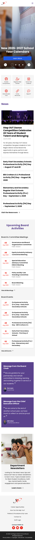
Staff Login (17, 520)
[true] (32, 3)
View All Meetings (7, 290)
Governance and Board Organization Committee (21, 243)
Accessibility (28, 537)
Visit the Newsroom (9, 212)
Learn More (17, 58)
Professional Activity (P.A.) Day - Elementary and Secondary (22, 343)
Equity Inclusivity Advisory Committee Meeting (22, 253)
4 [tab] (22, 64)
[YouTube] (17, 527)
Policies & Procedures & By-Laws (17, 513)
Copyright (14, 537)
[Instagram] (21, 527)
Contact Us (17, 517)
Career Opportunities (17, 507)
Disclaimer (21, 537)
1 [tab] (12, 64)
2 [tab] (15, 64)
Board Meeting (17, 283)
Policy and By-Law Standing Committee (20, 274)
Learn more (17, 488)
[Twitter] (13, 527)
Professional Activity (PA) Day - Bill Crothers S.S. (22, 324)
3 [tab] (19, 64)
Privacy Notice (6, 537)
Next (29, 65)
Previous (6, 65)
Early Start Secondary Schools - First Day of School (20, 333)
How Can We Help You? (17, 510)
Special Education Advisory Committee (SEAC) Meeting (20, 263)
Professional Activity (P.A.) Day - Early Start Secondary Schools (20, 304)
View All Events (6, 351)
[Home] (4, 3)
